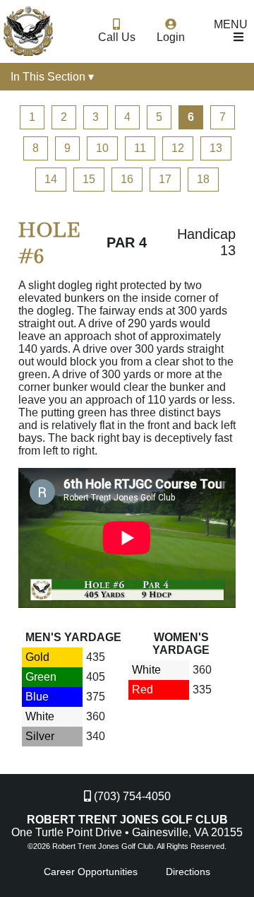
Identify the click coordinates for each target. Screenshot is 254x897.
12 (177, 148)
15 (89, 179)
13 (216, 148)
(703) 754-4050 (131, 796)
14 (50, 179)
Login (171, 37)
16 (127, 179)
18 (203, 179)
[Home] (25, 31)
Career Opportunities (91, 871)
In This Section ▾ (52, 77)
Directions (188, 871)
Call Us (116, 37)
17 (165, 179)
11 (140, 148)
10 (102, 148)
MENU (231, 24)
